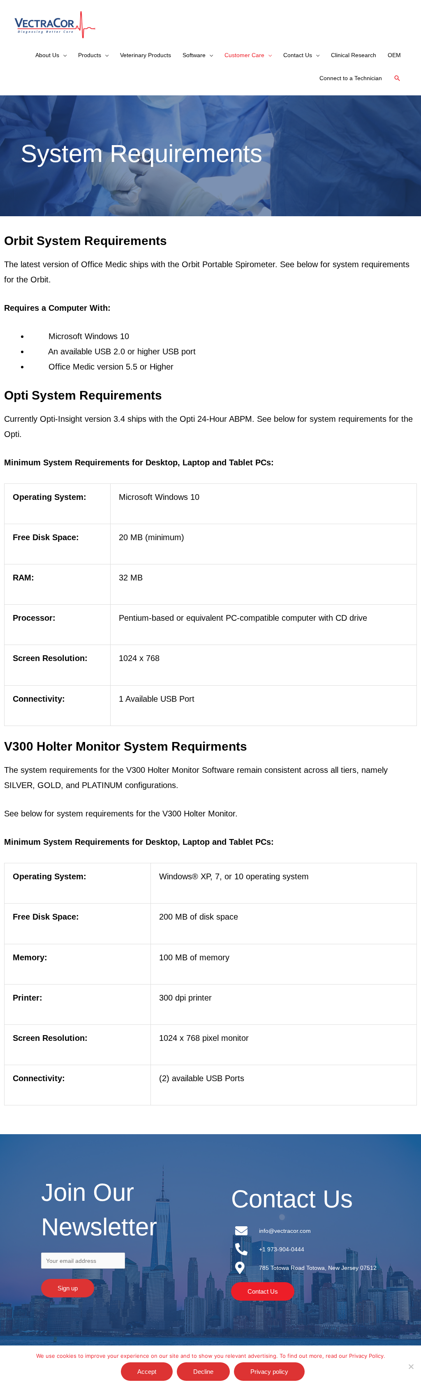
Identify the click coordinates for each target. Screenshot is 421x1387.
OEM (394, 55)
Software (194, 55)
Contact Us (297, 55)
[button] (397, 78)
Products (89, 55)
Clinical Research (353, 55)
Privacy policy (269, 1371)
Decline (203, 1371)
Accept (146, 1371)
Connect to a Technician (350, 78)
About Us (47, 55)
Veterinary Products (145, 55)
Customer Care (244, 55)
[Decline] (411, 1366)
